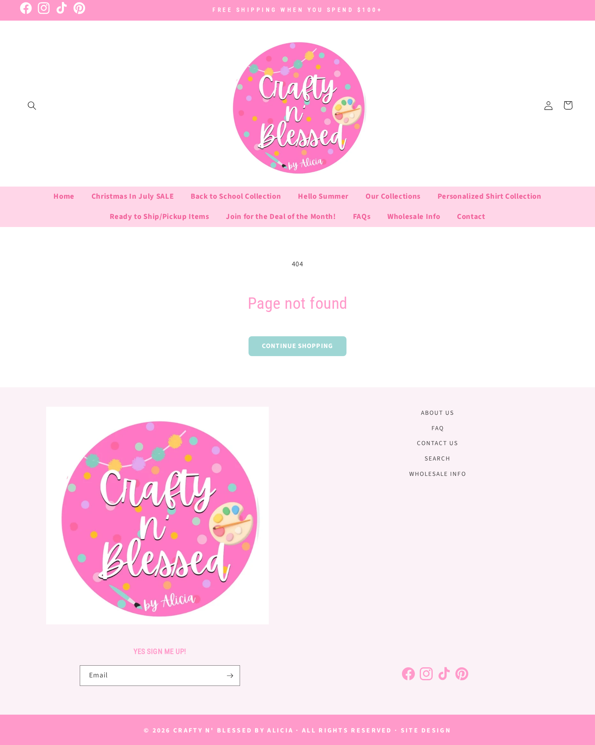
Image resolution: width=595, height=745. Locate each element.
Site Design (426, 730)
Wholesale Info (437, 473)
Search (437, 458)
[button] (32, 105)
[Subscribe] (230, 675)
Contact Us (437, 443)
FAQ (437, 428)
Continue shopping (297, 346)
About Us (437, 412)
